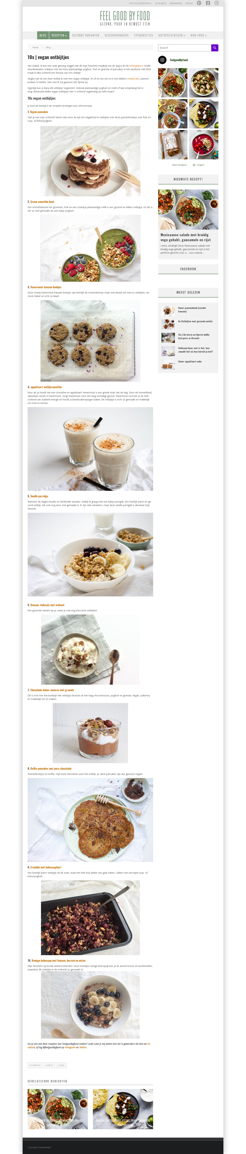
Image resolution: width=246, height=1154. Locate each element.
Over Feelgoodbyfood (139, 3)
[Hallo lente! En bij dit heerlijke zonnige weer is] (172, 82)
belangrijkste (136, 65)
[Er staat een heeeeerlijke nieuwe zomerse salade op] (203, 82)
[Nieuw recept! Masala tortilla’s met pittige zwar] (203, 113)
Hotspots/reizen (170, 35)
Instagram (70, 1047)
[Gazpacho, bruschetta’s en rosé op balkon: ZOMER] (172, 113)
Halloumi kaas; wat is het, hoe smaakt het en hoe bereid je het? (195, 349)
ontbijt (49, 1065)
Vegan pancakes (39, 112)
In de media (160, 3)
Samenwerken (176, 3)
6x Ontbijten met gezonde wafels (195, 321)
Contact (189, 3)
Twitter (83, 1047)
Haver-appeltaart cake (189, 361)
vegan (61, 1065)
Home (35, 47)
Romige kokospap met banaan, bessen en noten (58, 960)
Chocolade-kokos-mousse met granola (52, 690)
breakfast (35, 1065)
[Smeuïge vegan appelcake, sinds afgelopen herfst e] (172, 144)
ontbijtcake (133, 78)
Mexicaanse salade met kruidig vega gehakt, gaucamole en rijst (186, 237)
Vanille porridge (39, 496)
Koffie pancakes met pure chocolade (50, 768)
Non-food (197, 35)
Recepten (58, 35)
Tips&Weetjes (143, 35)
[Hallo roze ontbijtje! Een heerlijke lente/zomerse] (203, 144)
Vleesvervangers (117, 35)
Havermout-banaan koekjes (45, 287)
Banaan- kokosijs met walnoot (47, 605)
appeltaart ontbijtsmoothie (46, 387)
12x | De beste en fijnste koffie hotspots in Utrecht (193, 336)
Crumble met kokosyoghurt (45, 867)
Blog (43, 35)
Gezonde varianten (85, 35)
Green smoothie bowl (42, 202)
